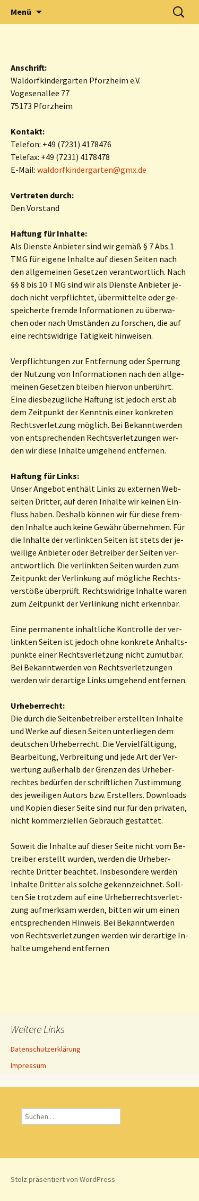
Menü (21, 11)
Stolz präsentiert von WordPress (63, 1179)
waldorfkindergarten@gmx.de (91, 169)
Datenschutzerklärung (46, 1049)
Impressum (28, 1065)
